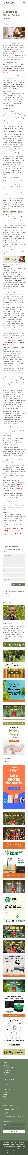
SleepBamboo (16, 292)
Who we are (7, 1065)
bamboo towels (12, 342)
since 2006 (16, 51)
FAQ (5, 1074)
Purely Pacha (6, 1144)
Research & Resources (9, 1079)
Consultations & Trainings (10, 1068)
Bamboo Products (14, 22)
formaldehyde (20, 484)
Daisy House (9, 337)
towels (9, 69)
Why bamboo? (7, 1072)
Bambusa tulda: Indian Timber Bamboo (14, 1116)
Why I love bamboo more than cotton (14, 532)
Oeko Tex (5, 215)
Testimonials (7, 1070)
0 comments (10, 24)
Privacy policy (7, 1077)
